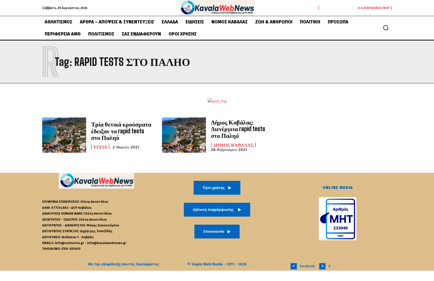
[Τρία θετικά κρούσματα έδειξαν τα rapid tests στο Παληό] (64, 135)
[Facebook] (294, 266)
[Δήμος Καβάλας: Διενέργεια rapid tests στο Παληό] (184, 135)
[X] (322, 266)
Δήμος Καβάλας (233, 145)
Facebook (307, 266)
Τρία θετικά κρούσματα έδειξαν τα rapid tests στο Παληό (121, 131)
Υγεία (100, 147)
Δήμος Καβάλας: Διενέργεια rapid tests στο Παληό (238, 128)
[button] (386, 28)
